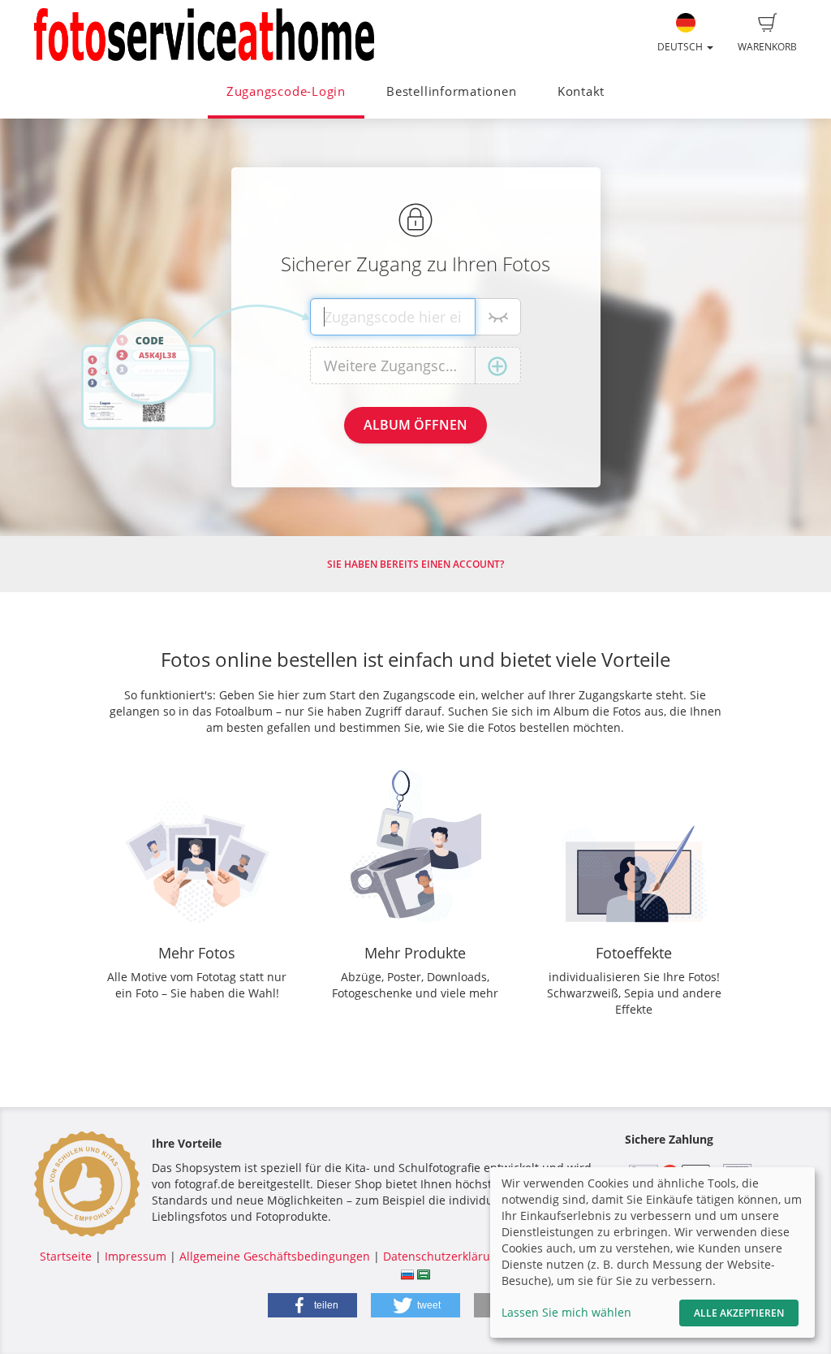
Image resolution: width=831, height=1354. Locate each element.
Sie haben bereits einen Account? (415, 564)
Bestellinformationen (451, 91)
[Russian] (407, 1272)
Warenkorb (767, 47)
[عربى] (423, 1272)
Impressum (135, 1256)
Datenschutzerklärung (443, 1256)
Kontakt (581, 91)
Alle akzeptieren (739, 1313)
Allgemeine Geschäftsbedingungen (274, 1256)
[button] (312, 1305)
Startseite (66, 1256)
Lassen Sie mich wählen (566, 1312)
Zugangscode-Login (286, 91)
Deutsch (681, 47)
